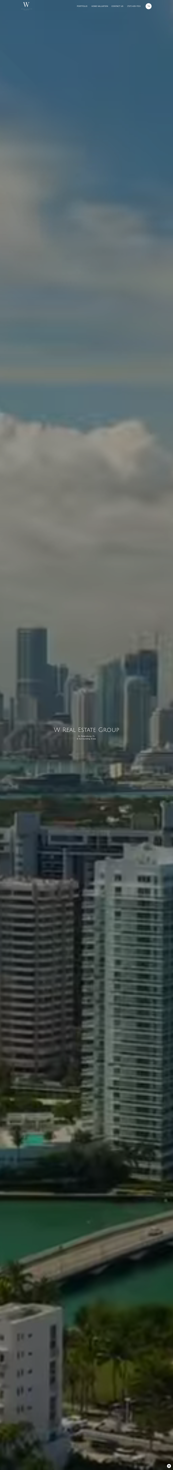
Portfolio (82, 6)
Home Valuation (99, 6)
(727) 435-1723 (133, 6)
